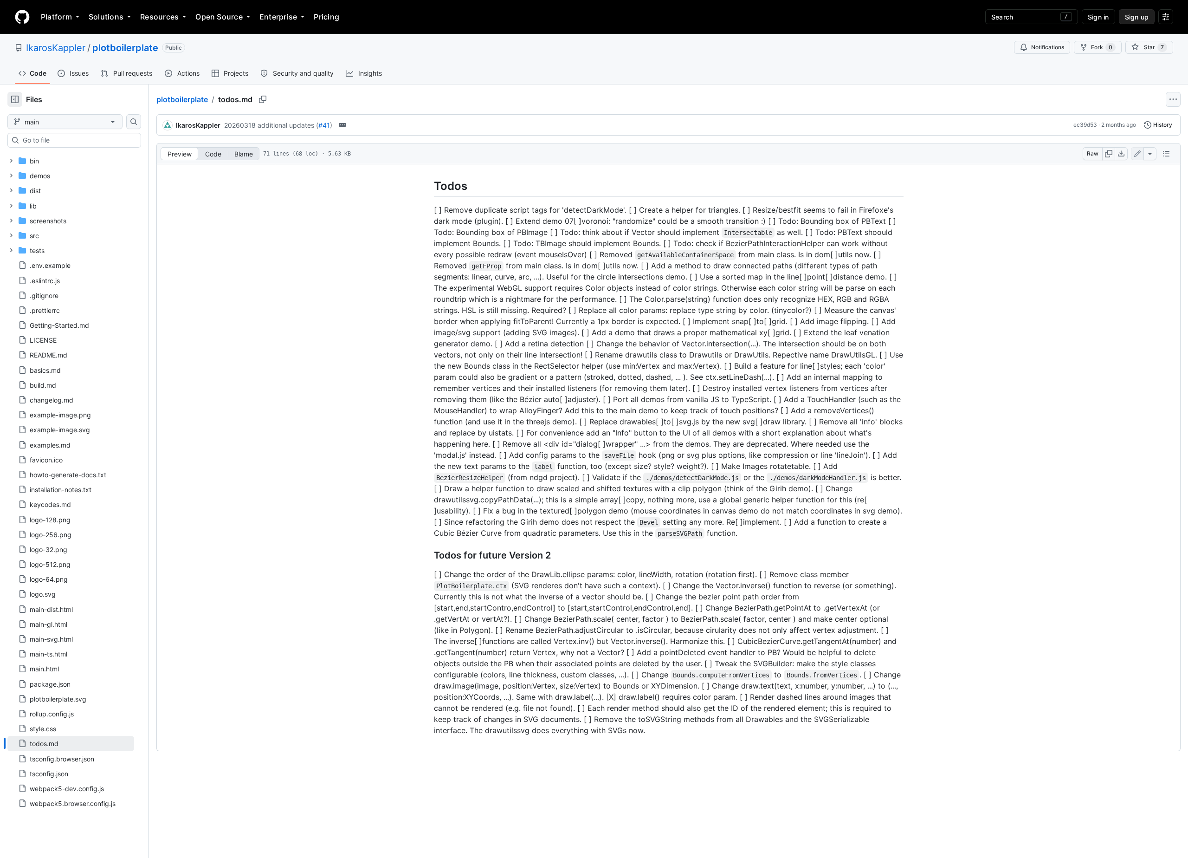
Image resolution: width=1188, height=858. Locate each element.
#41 (324, 125)
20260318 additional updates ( (271, 125)
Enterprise (278, 16)
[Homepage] (22, 16)
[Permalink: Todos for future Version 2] (427, 555)
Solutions (106, 16)
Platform (56, 16)
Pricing (326, 16)
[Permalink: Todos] (427, 185)
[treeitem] (70, 743)
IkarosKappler (55, 47)
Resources (159, 16)
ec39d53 (1085, 124)
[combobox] (78, 140)
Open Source (219, 16)
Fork (1101, 47)
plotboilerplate (125, 47)
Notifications (1047, 47)
